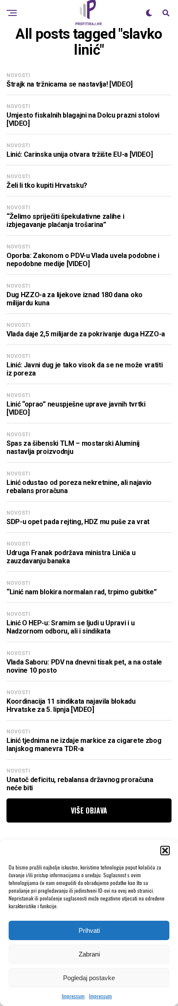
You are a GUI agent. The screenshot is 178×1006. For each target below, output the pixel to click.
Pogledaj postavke (89, 977)
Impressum (73, 996)
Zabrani (89, 954)
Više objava (89, 810)
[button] (165, 850)
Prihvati (89, 930)
